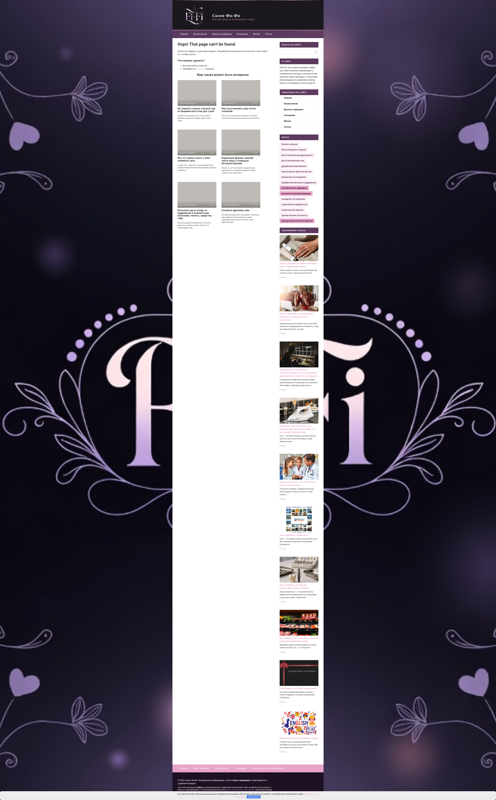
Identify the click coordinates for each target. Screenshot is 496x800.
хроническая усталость (294, 215)
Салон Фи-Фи (226, 15)
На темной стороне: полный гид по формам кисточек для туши (196, 110)
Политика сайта (221, 768)
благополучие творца (293, 149)
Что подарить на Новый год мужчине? (298, 688)
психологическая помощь (296, 193)
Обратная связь (201, 768)
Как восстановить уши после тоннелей (239, 110)
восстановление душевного (297, 155)
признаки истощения (293, 177)
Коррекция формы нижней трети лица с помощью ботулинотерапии (237, 160)
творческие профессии (294, 204)
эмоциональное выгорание (297, 220)
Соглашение (240, 768)
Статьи (268, 34)
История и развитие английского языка (299, 738)
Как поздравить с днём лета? (294, 535)
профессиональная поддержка (298, 182)
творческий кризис (292, 209)
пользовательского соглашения (240, 790)
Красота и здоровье (222, 34)
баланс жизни (289, 144)
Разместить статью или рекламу (267, 768)
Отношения (242, 34)
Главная (184, 34)
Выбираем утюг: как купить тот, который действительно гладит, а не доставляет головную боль (298, 429)
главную (200, 69)
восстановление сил (292, 160)
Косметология (200, 34)
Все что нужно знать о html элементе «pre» (194, 159)
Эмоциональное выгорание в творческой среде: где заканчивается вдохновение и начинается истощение (298, 373)
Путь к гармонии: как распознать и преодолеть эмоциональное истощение (297, 316)
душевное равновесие (294, 166)
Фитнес (256, 34)
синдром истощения (293, 199)
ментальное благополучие (296, 171)
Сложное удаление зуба (236, 210)
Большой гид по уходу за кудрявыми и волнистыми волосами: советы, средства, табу (195, 214)
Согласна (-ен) (253, 797)
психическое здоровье (294, 188)
